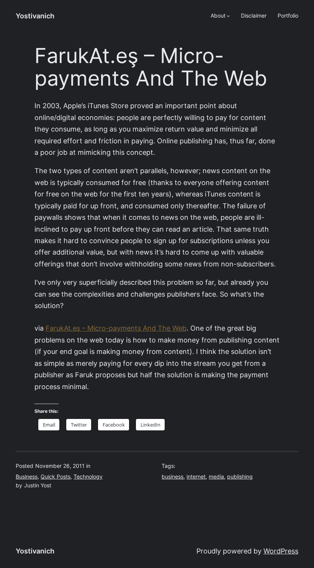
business (172, 477)
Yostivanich (35, 16)
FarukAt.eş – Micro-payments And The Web (116, 328)
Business (27, 477)
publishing (240, 477)
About (218, 16)
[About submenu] (228, 15)
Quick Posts (55, 477)
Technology (88, 477)
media (216, 477)
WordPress (280, 551)
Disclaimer (254, 16)
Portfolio (288, 16)
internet (196, 477)
